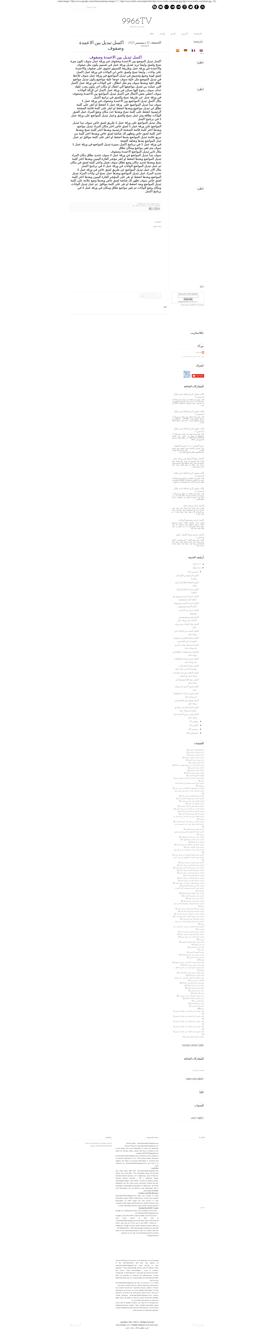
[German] (184, 51)
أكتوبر (195, 725)
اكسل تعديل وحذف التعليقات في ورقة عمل (189, 850)
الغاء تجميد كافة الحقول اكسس (193, 942)
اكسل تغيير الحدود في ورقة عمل (192, 863)
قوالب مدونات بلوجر (132, 1328)
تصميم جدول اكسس (197, 957)
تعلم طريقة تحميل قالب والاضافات (191, 973)
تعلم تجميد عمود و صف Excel (193, 965)
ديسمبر (195, 572)
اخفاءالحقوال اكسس (196, 750)
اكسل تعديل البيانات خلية (195, 847)
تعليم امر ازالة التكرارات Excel (193, 983)
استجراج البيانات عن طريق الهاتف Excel (189, 765)
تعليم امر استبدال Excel (195, 985)
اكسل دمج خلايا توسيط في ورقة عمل (191, 909)
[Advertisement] (182, 137)
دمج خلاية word (198, 993)
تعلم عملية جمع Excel (196, 975)
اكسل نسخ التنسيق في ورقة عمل (188, 459)
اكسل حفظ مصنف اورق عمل (194, 901)
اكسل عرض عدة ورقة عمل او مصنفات (190, 914)
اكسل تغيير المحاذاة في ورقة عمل (192, 865)
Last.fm (166, 7)
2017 (199, 564)
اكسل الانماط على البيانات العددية (192, 806)
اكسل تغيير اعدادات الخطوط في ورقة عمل (189, 857)
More (202, 53)
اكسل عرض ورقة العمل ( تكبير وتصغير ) (189, 916)
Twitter (190, 7)
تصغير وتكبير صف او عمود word (192, 955)
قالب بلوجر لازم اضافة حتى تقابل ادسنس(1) (188, 1011)
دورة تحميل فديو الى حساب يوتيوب (191, 996)
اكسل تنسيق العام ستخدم (195, 875)
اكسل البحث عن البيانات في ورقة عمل (190, 809)
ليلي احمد (148, 203)
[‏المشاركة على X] (153, 208)
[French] (192, 51)
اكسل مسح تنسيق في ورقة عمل (192, 932)
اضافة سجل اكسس (197, 768)
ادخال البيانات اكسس (196, 752)
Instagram (160, 7)
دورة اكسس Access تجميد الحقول (189, 446)
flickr (172, 7)
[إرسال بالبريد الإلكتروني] (158, 208)
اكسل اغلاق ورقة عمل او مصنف (193, 801)
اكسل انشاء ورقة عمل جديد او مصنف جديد (189, 824)
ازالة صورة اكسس (197, 763)
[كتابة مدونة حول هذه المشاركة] (155, 208)
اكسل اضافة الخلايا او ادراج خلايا (193, 796)
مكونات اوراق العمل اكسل (194, 1037)
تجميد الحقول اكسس (196, 952)
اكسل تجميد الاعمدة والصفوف (193, 839)
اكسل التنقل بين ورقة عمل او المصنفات (190, 822)
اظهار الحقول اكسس (196, 775)
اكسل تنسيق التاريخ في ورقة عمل (192, 873)
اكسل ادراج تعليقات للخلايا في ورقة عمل (189, 788)
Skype (154, 7)
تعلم (152, 33)
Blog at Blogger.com (123, 1325)
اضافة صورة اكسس (197, 770)
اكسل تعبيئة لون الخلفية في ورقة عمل (190, 845)
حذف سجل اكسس (197, 991)
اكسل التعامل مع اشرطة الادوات (192, 814)
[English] (200, 51)
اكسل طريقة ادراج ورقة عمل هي (192, 911)
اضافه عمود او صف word (195, 773)
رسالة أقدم (150, 295)
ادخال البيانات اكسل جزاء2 (194, 757)
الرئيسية (198, 33)
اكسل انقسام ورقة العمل (195, 829)
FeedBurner (193, 302)
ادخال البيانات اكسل (197, 755)
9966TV (137, 21)
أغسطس (194, 733)
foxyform (203, 1207)
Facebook (196, 7)
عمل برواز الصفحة (197, 1003)
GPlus (184, 7)
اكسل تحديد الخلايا (197, 842)
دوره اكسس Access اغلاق (194, 998)
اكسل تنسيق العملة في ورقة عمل (192, 878)
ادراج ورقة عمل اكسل (196, 760)
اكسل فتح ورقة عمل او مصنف (193, 919)
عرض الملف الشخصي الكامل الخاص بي (193, 356)
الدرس (184, 33)
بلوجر (162, 33)
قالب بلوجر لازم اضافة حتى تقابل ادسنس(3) (188, 1021)
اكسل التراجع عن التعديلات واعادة (192, 811)
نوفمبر (195, 721)
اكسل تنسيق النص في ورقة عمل (192, 880)
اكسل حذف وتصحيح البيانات (191, 520)
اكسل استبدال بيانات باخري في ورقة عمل (189, 791)
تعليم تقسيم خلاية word (196, 988)
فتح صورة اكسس (198, 1006)
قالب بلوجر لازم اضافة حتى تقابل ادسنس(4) (188, 1026)
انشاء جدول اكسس (197, 947)
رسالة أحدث (157, 295)
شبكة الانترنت (199, 1001)
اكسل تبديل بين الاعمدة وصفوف (145, 205)
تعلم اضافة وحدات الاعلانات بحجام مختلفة (189, 962)
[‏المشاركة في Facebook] (150, 208)
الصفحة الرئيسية (198, 1070)
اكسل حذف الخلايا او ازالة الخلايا (193, 893)
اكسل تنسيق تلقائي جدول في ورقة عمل (190, 883)
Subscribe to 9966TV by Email (192, 305)
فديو (173, 33)
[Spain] (177, 51)
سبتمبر (195, 729)
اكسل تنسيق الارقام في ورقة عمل (192, 870)
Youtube (178, 7)
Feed (202, 7)
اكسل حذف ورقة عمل (193, 506)
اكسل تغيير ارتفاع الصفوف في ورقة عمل (189, 855)
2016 (199, 568)
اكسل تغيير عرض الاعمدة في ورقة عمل (190, 868)
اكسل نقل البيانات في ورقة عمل (192, 937)
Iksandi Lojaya (153, 1325)
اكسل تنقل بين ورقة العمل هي (193, 886)
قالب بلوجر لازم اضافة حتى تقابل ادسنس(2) (188, 1016)
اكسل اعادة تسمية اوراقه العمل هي (191, 798)
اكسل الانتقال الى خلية (196, 804)
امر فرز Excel (199, 944)
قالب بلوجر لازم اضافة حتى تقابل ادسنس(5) (188, 1032)
